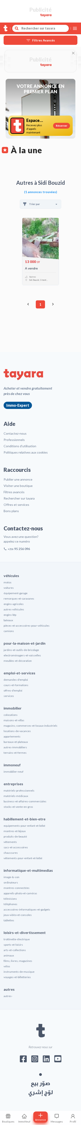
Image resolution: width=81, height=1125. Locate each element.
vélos (7, 966)
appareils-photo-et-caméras (20, 893)
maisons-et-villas (14, 720)
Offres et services (16, 505)
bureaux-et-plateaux (16, 742)
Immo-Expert (17, 405)
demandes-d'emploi (16, 679)
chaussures (11, 852)
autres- (8, 996)
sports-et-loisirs (13, 944)
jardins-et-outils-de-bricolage (21, 650)
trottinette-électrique (17, 939)
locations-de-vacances (17, 731)
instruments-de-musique (19, 971)
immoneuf (12, 765)
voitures (9, 587)
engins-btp (10, 614)
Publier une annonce (18, 479)
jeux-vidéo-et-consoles (18, 915)
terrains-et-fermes (15, 752)
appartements (12, 736)
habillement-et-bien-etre (24, 819)
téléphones (10, 904)
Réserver (61, 125)
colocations (11, 715)
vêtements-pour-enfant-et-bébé (23, 858)
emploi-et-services (19, 673)
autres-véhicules (14, 609)
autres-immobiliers (15, 747)
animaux (9, 955)
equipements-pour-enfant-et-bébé (24, 825)
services (9, 696)
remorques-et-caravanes (19, 598)
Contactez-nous (15, 433)
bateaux (8, 620)
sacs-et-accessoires (16, 847)
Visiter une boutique (18, 486)
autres (9, 989)
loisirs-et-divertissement (25, 932)
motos (7, 582)
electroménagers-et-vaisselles (22, 655)
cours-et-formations (16, 685)
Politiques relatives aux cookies (26, 452)
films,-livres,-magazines (18, 961)
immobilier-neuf (13, 771)
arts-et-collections (15, 950)
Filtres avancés (14, 492)
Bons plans (11, 511)
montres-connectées (16, 888)
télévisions (10, 898)
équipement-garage (15, 593)
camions (9, 631)
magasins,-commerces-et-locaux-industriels (30, 725)
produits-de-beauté (15, 836)
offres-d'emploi (13, 690)
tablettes (9, 920)
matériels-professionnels (19, 790)
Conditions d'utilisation (20, 446)
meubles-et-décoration (18, 660)
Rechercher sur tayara (19, 498)
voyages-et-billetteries (17, 977)
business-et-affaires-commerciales (25, 801)
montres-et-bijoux (15, 831)
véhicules (11, 575)
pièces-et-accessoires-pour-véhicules (27, 625)
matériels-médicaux (16, 796)
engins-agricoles (14, 604)
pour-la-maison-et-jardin (24, 643)
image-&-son (11, 877)
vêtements (10, 842)
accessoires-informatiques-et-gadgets (27, 909)
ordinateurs (11, 882)
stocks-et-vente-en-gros (18, 806)
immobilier (13, 708)
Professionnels (14, 440)
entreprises (13, 784)
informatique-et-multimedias (28, 870)
